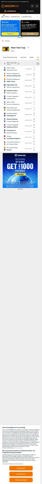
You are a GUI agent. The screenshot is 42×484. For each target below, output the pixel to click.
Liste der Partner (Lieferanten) (12, 464)
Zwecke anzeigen (21, 480)
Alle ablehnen (21, 474)
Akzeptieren (21, 468)
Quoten (23, 57)
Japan (7, 41)
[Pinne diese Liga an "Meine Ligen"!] (18, 64)
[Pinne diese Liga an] (28, 47)
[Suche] (32, 6)
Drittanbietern (19, 448)
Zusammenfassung (10, 57)
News (32, 57)
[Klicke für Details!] (20, 69)
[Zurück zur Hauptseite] (11, 6)
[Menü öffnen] (37, 6)
